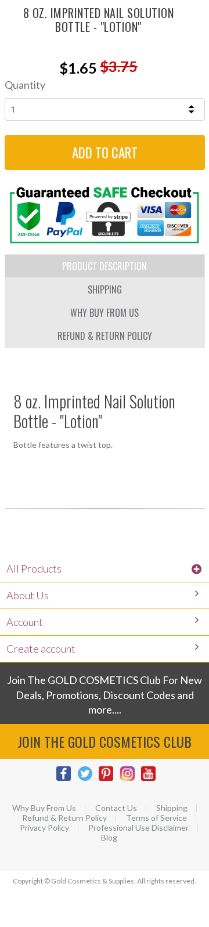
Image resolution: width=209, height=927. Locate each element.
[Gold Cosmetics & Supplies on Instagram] (130, 779)
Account (24, 621)
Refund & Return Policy (64, 818)
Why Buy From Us (44, 808)
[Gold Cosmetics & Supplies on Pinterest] (109, 779)
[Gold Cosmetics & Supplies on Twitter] (88, 779)
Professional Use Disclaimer (138, 828)
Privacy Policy (44, 828)
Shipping (172, 808)
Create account (40, 648)
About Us (27, 595)
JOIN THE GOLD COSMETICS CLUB (104, 741)
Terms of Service (156, 818)
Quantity (25, 84)
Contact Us (116, 808)
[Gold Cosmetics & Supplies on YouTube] (151, 779)
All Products (34, 568)
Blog (109, 838)
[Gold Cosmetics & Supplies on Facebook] (66, 779)
